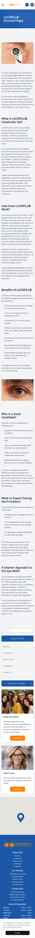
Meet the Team (8, 659)
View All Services (17, 884)
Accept (17, 933)
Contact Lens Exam (17, 876)
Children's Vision (17, 879)
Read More (17, 738)
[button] (3, 4)
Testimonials (7, 666)
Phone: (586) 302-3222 (17, 897)
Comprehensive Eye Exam (17, 874)
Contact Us (7, 672)
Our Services (8, 653)
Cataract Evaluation (17, 882)
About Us (6, 647)
